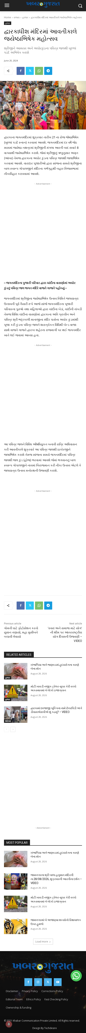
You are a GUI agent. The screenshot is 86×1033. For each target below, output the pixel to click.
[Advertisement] (43, 230)
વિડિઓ (8, 721)
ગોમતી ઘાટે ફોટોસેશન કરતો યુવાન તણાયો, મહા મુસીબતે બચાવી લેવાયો (21, 632)
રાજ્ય (17, 17)
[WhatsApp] (39, 71)
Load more (41, 941)
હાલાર (25, 17)
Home (7, 17)
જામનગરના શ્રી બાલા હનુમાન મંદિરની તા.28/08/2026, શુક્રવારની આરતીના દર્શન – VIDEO (56, 878)
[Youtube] (58, 982)
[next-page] (12, 729)
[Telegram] (48, 71)
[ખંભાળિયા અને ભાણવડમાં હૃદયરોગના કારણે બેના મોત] (15, 671)
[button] (76, 975)
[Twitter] (30, 71)
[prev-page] (6, 729)
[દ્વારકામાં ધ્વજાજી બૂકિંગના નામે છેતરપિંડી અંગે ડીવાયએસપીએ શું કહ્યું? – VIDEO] (15, 714)
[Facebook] (21, 71)
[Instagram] (38, 982)
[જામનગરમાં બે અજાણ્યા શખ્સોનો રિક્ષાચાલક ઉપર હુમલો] (15, 926)
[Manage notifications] (9, 1024)
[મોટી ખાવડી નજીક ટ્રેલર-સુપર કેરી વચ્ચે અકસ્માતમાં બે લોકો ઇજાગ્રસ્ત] (15, 693)
